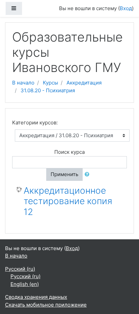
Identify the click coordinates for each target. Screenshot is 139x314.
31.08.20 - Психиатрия (48, 90)
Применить (64, 174)
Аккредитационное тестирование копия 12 (68, 201)
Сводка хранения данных (36, 297)
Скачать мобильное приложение (46, 304)
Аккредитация (84, 82)
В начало (23, 82)
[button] (88, 174)
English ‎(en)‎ (24, 284)
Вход (126, 8)
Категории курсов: (35, 122)
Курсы (50, 82)
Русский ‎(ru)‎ (20, 269)
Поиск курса (69, 152)
